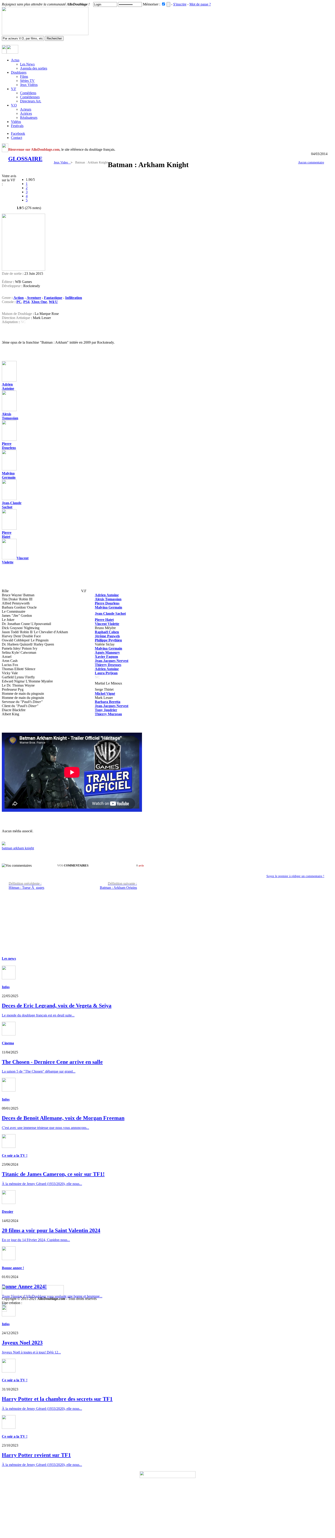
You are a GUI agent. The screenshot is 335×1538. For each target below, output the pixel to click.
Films (24, 76)
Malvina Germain (8, 475)
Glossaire (25, 159)
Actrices (26, 113)
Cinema (8, 1043)
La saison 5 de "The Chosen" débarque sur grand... (38, 1071)
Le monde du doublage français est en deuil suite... (38, 1015)
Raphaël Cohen (107, 632)
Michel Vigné (105, 693)
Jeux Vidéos (29, 85)
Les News (27, 64)
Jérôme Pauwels (107, 636)
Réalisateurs (28, 117)
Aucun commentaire (311, 162)
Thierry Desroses (108, 665)
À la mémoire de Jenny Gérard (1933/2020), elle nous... (42, 1409)
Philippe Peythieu (108, 640)
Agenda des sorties (33, 68)
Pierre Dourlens (9, 446)
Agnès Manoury (107, 652)
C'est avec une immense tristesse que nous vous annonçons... (45, 1128)
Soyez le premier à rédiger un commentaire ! (295, 876)
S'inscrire (179, 4)
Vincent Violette (107, 624)
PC (18, 302)
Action (18, 298)
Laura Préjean (106, 673)
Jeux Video (62, 162)
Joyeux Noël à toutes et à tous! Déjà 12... (31, 1352)
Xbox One (39, 302)
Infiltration (73, 298)
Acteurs (25, 109)
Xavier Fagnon (106, 657)
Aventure (34, 298)
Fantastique (53, 298)
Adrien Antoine (107, 595)
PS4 (26, 302)
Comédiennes (30, 97)
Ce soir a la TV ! (14, 1155)
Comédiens (28, 93)
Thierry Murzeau (108, 714)
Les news (9, 958)
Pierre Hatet (6, 535)
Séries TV (27, 81)
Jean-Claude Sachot (11, 505)
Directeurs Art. (30, 101)
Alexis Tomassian (10, 416)
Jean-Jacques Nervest (111, 661)
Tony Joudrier (106, 710)
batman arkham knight (18, 848)
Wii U (53, 302)
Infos (6, 987)
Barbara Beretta (107, 702)
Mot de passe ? (200, 4)
